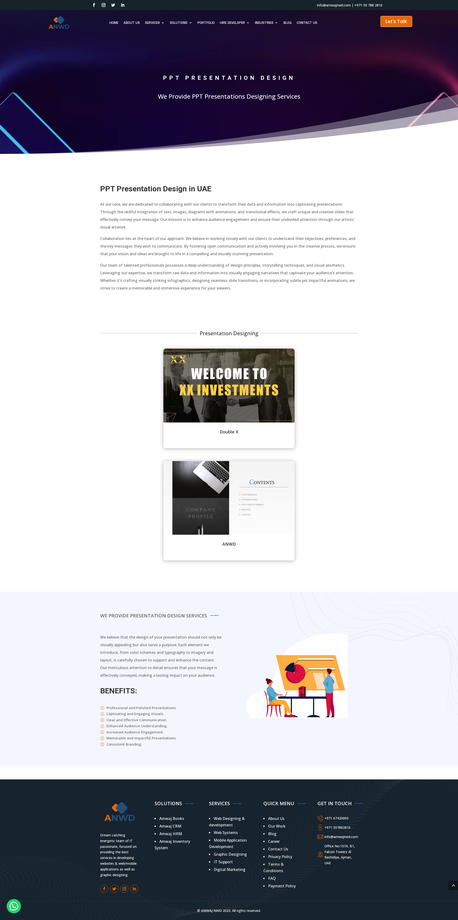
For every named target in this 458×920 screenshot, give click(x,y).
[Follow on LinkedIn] (122, 5)
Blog (287, 22)
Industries (264, 22)
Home (113, 22)
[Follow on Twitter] (113, 5)
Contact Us (307, 22)
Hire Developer (232, 22)
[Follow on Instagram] (103, 5)
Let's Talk (396, 21)
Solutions (178, 22)
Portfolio (206, 22)
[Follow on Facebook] (94, 5)
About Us (132, 22)
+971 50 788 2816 (368, 5)
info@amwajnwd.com (334, 5)
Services (152, 22)
